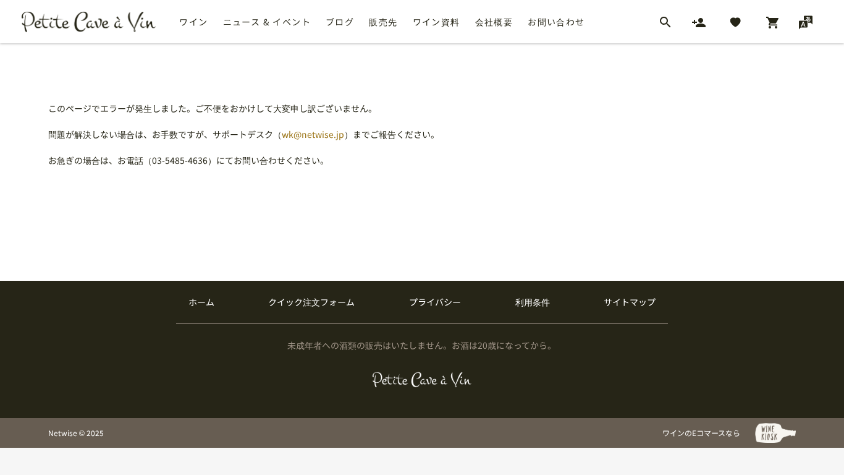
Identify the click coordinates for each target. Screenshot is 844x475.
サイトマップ (630, 302)
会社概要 (494, 21)
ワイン (193, 21)
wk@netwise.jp (313, 134)
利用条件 (532, 302)
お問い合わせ (556, 21)
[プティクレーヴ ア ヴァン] (422, 380)
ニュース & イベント (267, 21)
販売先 (383, 21)
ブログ (340, 21)
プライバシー (435, 302)
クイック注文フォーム (311, 302)
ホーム (201, 302)
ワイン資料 (436, 21)
